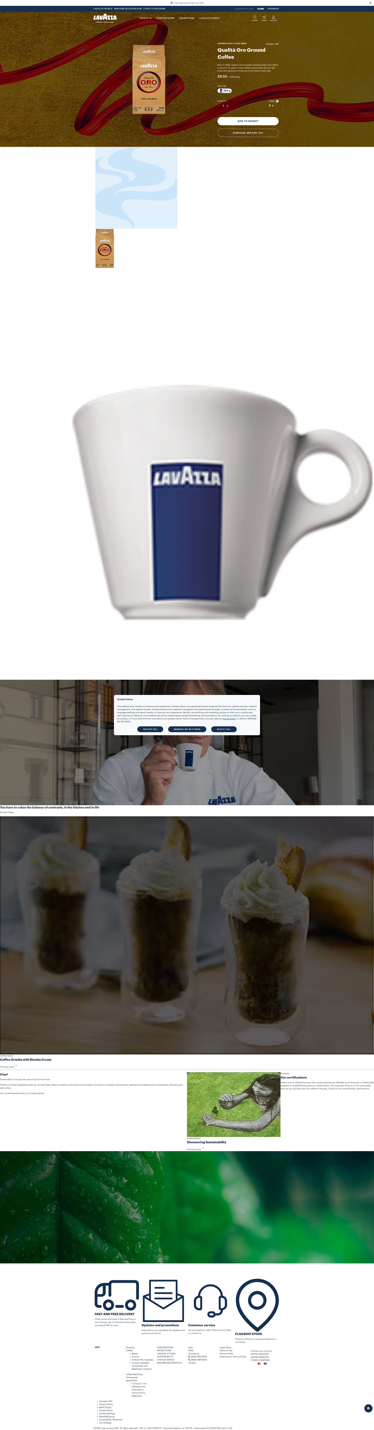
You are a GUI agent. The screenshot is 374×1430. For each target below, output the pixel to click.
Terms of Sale (226, 1354)
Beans (135, 1354)
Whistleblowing (107, 1417)
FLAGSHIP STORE (248, 1334)
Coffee (129, 1351)
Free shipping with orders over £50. (189, 3)
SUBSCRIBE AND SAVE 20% (248, 133)
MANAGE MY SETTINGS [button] (187, 729)
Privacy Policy (106, 1404)
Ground (135, 1357)
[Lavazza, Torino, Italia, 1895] (105, 18)
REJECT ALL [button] (224, 729)
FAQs (190, 1351)
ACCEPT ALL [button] (150, 729)
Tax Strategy (105, 1423)
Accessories (132, 1378)
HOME (260, 9)
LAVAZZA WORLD (102, 9)
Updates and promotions (160, 1325)
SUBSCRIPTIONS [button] (165, 18)
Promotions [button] (186, 18)
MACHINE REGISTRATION (128, 9)
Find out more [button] (7, 1067)
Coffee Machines (134, 1374)
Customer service (201, 1325)
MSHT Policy (105, 1407)
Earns (272, 101)
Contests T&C (105, 1401)
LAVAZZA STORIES (166, 1354)
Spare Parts (131, 1381)
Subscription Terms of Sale (233, 1357)
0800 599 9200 (199, 1360)
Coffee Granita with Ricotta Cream (26, 1059)
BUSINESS (273, 9)
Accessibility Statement (111, 1420)
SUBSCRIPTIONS (165, 1348)
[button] (370, 3)
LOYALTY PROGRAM (154, 9)
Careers (192, 1363)
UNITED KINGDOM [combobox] (260, 1354)
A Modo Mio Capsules (142, 1360)
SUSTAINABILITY (165, 1357)
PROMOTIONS (164, 1351)
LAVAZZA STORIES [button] (209, 18)
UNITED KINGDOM (260, 1357)
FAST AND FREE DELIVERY (114, 1314)
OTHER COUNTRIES (260, 1360)
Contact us (193, 1354)
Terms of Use (226, 1351)
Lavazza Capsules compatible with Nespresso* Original (141, 1366)
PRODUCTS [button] (145, 18)
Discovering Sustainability (206, 1142)
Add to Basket (248, 121)
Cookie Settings (107, 1414)
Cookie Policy (106, 1411)
